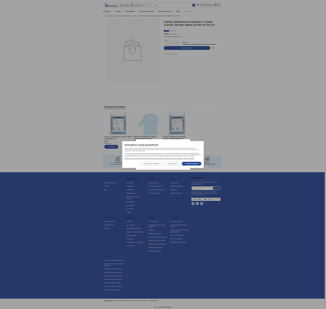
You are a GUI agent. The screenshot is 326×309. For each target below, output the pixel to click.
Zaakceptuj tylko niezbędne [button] (151, 163)
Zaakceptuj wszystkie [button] (191, 163)
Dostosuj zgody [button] (172, 163)
